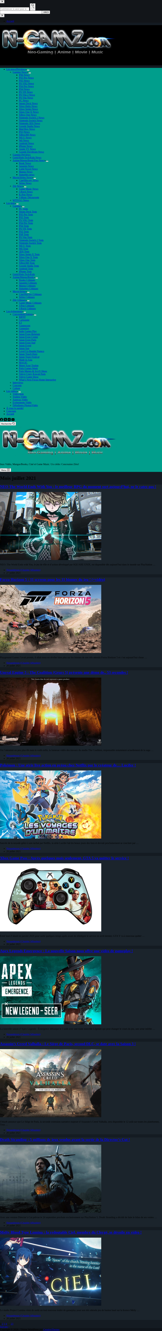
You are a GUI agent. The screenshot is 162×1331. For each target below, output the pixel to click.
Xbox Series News (28, 109)
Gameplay (24, 328)
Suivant (4, 1326)
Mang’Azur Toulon (28, 365)
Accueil (10, 414)
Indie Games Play (28, 331)
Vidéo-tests (18, 394)
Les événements (14, 311)
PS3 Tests (24, 231)
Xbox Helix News (28, 106)
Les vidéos (11, 391)
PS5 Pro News (26, 77)
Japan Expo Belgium (29, 334)
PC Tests (23, 208)
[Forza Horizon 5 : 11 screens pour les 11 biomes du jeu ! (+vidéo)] (50, 652)
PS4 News (24, 89)
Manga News (25, 171)
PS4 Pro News (26, 86)
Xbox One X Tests (28, 257)
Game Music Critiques (30, 302)
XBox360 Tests (27, 263)
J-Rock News (26, 191)
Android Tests (26, 268)
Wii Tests (23, 248)
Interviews (18, 382)
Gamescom (24, 325)
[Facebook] (2, 420)
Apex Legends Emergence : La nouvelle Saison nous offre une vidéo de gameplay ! (66, 951)
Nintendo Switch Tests (30, 243)
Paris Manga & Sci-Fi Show (33, 371)
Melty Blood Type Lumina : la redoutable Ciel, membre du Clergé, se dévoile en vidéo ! (71, 1232)
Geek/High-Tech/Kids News (27, 157)
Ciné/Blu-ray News (28, 180)
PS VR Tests (25, 228)
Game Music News (28, 189)
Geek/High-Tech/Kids (24, 274)
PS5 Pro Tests (26, 214)
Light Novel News (28, 169)
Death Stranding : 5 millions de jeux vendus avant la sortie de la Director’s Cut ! (65, 1139)
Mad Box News (27, 129)
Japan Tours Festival (29, 357)
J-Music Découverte (29, 197)
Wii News (24, 140)
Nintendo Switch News (30, 120)
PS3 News (24, 132)
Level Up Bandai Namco (31, 351)
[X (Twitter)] (6, 420)
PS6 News (24, 75)
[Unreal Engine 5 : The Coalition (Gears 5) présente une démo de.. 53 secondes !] (50, 744)
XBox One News (28, 114)
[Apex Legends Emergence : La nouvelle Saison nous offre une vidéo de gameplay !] (50, 1023)
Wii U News (25, 137)
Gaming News (20, 72)
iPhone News (25, 146)
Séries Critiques (27, 297)
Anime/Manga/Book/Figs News (29, 160)
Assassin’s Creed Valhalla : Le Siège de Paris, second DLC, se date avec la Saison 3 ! (68, 1044)
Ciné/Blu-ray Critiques (30, 294)
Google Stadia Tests (29, 265)
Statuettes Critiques (28, 288)
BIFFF (22, 317)
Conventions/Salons (23, 314)
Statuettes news (26, 174)
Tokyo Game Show (29, 377)
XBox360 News (27, 134)
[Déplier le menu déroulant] (28, 70)
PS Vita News (26, 97)
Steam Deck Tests (28, 211)
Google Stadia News (29, 126)
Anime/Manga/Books (23, 277)
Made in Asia (25, 359)
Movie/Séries (19, 291)
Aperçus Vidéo (20, 399)
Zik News (18, 186)
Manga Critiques (27, 285)
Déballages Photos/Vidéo (25, 405)
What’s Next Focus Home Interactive (37, 379)
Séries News (25, 183)
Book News (25, 163)
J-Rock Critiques (27, 308)
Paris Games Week (28, 368)
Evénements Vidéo (22, 402)
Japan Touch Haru (28, 354)
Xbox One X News (29, 112)
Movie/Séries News (22, 177)
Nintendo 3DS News (29, 123)
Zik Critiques (19, 300)
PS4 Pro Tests (26, 223)
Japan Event (25, 345)
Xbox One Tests (27, 260)
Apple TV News (27, 149)
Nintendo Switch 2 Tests (31, 240)
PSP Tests (24, 234)
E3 (20, 322)
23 (12, 1323)
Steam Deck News (28, 103)
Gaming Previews (22, 154)
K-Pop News (25, 194)
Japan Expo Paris (27, 339)
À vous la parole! (15, 408)
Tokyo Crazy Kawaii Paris (32, 374)
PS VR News (26, 92)
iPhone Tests (25, 271)
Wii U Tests (25, 245)
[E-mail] (13, 420)
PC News (24, 100)
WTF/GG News (21, 200)
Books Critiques (27, 280)
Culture (16, 388)
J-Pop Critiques (26, 305)
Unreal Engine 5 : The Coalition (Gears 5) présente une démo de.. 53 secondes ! (64, 672)
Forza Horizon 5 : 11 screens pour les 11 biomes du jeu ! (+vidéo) (52, 579)
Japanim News (26, 166)
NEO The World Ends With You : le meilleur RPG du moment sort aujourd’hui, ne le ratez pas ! (78, 487)
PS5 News (24, 80)
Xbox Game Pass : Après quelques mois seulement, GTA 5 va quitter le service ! (64, 858)
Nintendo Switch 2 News (31, 117)
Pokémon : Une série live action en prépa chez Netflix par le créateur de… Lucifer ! (68, 765)
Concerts (17, 385)
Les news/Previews (16, 69)
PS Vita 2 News (27, 95)
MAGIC (23, 362)
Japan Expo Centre (28, 337)
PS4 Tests (24, 226)
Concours (11, 411)
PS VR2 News (26, 83)
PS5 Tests (24, 217)
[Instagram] (9, 420)
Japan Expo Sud (27, 342)
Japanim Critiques (28, 283)
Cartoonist (24, 320)
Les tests (10, 203)
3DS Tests (24, 251)
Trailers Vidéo (20, 396)
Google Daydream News (31, 151)
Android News (26, 143)
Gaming (17, 206)
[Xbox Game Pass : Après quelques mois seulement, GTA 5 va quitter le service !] (50, 930)
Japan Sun (24, 348)
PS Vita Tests (25, 237)
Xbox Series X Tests (29, 254)
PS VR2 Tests (26, 220)
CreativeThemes (51, 1329)
